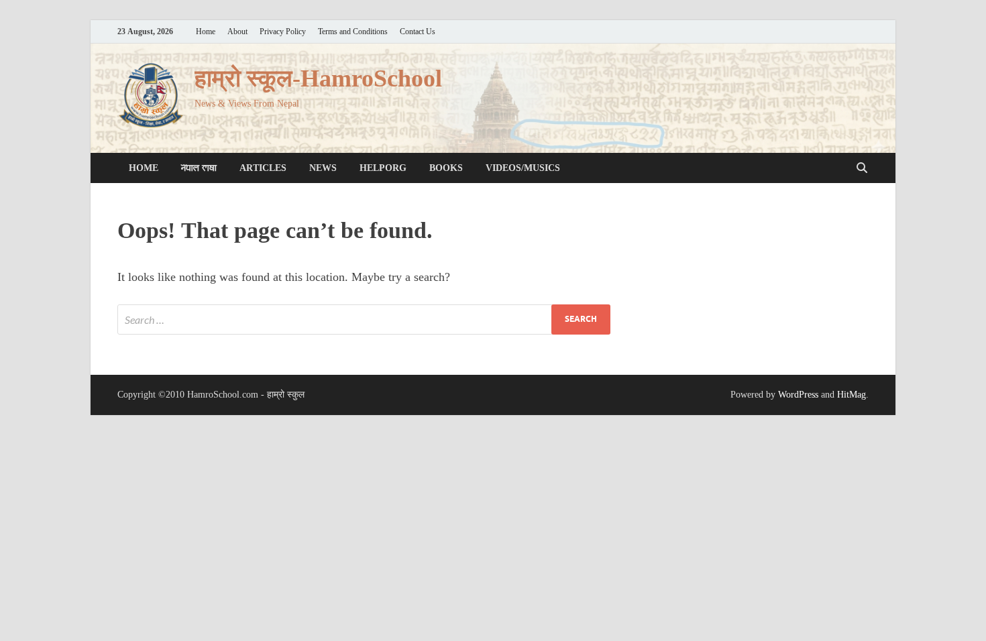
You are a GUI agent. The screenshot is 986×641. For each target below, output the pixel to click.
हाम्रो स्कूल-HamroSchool (318, 79)
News (323, 168)
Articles (262, 168)
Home (205, 32)
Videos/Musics (523, 168)
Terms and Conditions (353, 32)
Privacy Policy (283, 32)
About (237, 32)
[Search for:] (363, 319)
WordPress (798, 395)
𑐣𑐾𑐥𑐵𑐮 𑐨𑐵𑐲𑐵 (199, 168)
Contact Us (417, 32)
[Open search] (862, 168)
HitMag (851, 395)
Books (446, 168)
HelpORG (383, 168)
